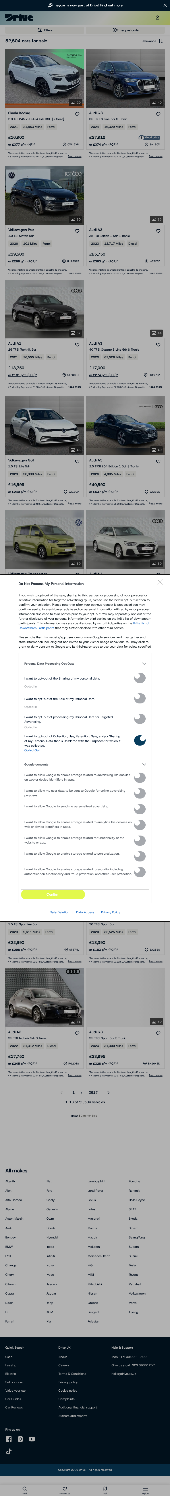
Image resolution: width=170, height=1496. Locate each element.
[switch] (140, 678)
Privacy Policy (110, 912)
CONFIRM (52, 894)
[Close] (161, 584)
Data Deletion (59, 912)
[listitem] (85, 663)
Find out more (111, 5)
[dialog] (85, 748)
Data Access (85, 912)
